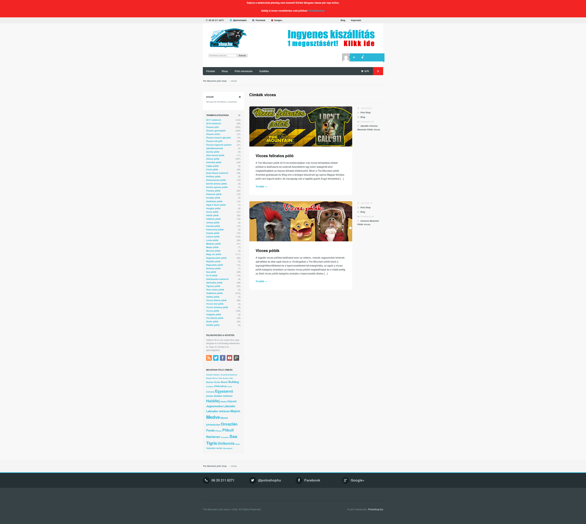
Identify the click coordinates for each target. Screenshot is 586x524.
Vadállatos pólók (214, 293)
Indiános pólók (213, 218)
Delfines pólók (213, 176)
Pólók (370, 129)
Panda (210, 430)
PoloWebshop (316, 10)
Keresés (242, 55)
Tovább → (261, 186)
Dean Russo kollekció (217, 173)
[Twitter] (216, 358)
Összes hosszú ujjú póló (218, 137)
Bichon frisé (217, 378)
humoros (364, 220)
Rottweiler (225, 437)
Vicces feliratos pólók (217, 307)
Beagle (209, 378)
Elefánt (209, 396)
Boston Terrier (213, 382)
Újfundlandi (227, 448)
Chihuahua (220, 386)
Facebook (260, 20)
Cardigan (209, 386)
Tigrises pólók (213, 286)
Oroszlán (229, 424)
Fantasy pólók (213, 190)
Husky (223, 401)
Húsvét (232, 401)
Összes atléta (213, 134)
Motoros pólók (213, 250)
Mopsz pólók (212, 247)
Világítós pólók (213, 314)
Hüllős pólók (212, 215)
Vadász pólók (212, 296)
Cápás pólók (212, 166)
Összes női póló (214, 141)
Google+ (278, 20)
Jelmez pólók (212, 222)
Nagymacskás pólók (216, 257)
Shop (225, 71)
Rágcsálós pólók (214, 264)
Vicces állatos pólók (216, 300)
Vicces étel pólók (215, 303)
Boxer (224, 382)
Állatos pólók (212, 158)
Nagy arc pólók (213, 254)
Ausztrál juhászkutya (229, 375)
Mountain (362, 129)
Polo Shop (365, 112)
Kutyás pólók (212, 233)
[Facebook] (223, 358)
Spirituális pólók (214, 282)
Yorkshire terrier (214, 448)
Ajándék (364, 125)
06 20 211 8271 (216, 20)
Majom (235, 411)
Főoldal (210, 71)
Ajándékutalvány (214, 148)
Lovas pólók (212, 240)
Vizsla (237, 444)
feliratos (373, 125)
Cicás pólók (212, 169)
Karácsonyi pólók (215, 229)
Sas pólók (211, 271)
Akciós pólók (212, 151)
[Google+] (237, 358)
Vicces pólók (267, 250)
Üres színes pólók (215, 289)
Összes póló (212, 127)
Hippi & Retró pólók (216, 204)
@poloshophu (240, 20)
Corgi (229, 386)
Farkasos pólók (214, 194)
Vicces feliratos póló (275, 155)
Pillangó (218, 431)
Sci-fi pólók (211, 275)
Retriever (213, 437)
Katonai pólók (213, 226)
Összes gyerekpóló (216, 130)
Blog (343, 20)
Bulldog (233, 382)
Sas (233, 436)
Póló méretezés (244, 71)
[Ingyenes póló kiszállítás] (331, 45)
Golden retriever (223, 396)
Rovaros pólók (213, 268)
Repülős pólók (213, 261)
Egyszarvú (224, 391)
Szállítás (264, 71)
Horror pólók (212, 211)
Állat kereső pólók (215, 155)
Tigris (211, 443)
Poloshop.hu (375, 509)
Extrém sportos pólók (217, 187)
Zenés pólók (212, 321)
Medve (213, 417)
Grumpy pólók (213, 197)
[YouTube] (230, 358)
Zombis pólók (213, 325)
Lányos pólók (213, 236)
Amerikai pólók (213, 162)
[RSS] (209, 358)
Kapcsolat (356, 20)
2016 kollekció (213, 123)
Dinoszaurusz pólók (216, 180)
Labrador (229, 406)
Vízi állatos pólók (214, 318)
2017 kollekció (213, 119)
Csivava (210, 391)
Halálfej (213, 400)
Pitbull (228, 430)
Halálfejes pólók (214, 201)
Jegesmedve (214, 406)
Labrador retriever (218, 411)
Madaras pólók (213, 243)
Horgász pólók (213, 208)
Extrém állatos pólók (216, 183)
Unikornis (226, 443)
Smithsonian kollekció (217, 279)
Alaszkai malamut (213, 375)
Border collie (228, 378)
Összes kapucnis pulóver (219, 144)
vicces (376, 129)
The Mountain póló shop (215, 80)
